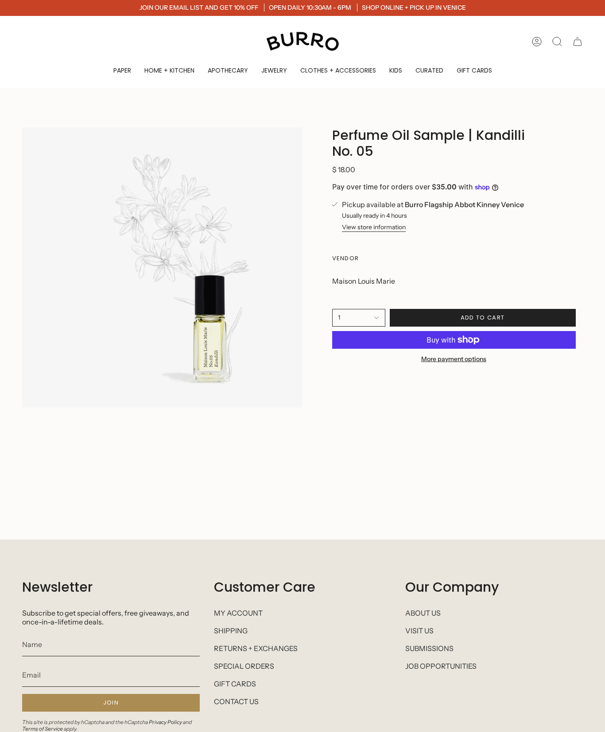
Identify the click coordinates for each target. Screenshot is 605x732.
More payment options (453, 359)
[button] (122, 70)
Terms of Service (42, 728)
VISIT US (419, 630)
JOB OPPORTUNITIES (441, 666)
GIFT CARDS (235, 683)
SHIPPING (231, 630)
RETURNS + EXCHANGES (256, 648)
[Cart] (577, 41)
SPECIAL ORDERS (244, 666)
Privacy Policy (165, 722)
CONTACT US (236, 701)
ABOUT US (423, 613)
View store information (374, 227)
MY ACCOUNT (238, 613)
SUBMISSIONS (429, 648)
